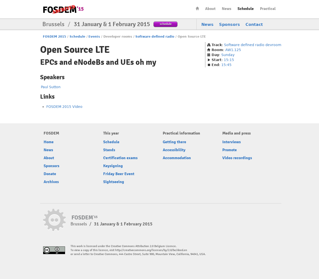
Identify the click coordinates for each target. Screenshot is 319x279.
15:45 (226, 65)
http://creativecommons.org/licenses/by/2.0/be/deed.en (151, 250)
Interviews (231, 142)
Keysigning (113, 165)
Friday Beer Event (118, 173)
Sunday (228, 55)
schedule (165, 24)
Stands (109, 149)
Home (197, 8)
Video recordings (237, 157)
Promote (229, 149)
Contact (254, 24)
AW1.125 (233, 50)
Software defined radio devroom (252, 45)
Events (94, 36)
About (210, 8)
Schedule (246, 8)
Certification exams (120, 157)
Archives (51, 181)
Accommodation (177, 157)
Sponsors (229, 24)
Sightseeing (113, 181)
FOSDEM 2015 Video (64, 107)
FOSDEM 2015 (54, 36)
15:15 (229, 60)
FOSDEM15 (63, 9)
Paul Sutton (51, 87)
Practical (268, 8)
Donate (50, 173)
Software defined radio (154, 36)
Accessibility (174, 149)
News (226, 8)
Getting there (174, 142)
